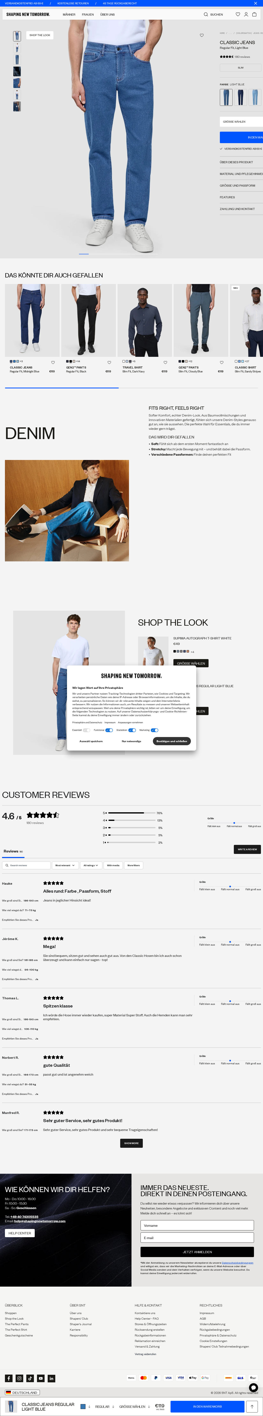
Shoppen (11, 1312)
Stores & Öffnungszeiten (151, 1323)
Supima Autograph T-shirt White (202, 638)
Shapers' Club (79, 1318)
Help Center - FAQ (147, 1318)
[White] (123, 361)
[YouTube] (40, 1378)
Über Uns (107, 14)
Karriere (75, 1329)
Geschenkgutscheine (19, 1335)
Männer (69, 14)
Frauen (88, 14)
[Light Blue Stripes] (242, 361)
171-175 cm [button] (31, 1130)
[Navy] (184, 651)
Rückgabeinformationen (150, 1335)
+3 (21, 361)
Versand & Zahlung (147, 1346)
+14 (78, 361)
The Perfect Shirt (16, 1329)
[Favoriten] (238, 14)
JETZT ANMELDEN (197, 1252)
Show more (131, 1143)
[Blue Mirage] (178, 651)
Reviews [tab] (13, 851)
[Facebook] (8, 1378)
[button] (133, 812)
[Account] (246, 14)
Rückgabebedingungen (215, 1329)
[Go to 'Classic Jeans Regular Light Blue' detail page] (226, 97)
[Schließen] (255, 3)
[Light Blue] (85, 1406)
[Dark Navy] (130, 361)
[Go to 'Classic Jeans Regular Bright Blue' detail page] (255, 97)
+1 (17, 106)
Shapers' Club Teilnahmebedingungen (224, 1346)
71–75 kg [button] (30, 910)
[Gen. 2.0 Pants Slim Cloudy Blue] (201, 320)
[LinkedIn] (51, 1378)
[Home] (28, 14)
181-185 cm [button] (31, 960)
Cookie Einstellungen (213, 1340)
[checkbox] (113, 865)
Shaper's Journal (81, 1323)
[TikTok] (29, 1378)
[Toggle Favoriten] (202, 35)
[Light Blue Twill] (239, 361)
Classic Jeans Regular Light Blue (203, 686)
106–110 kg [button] (31, 1028)
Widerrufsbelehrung (212, 1323)
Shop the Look (14, 1318)
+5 (133, 361)
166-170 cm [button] (31, 1074)
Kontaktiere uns (145, 1312)
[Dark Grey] (181, 651)
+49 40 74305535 (24, 1216)
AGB (203, 1318)
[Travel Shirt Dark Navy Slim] (145, 320)
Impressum (207, 1312)
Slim (240, 67)
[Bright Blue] (17, 361)
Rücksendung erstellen (150, 1329)
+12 (190, 361)
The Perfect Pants (17, 1323)
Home (222, 33)
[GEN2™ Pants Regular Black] (88, 320)
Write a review (247, 849)
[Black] (70, 361)
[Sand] (74, 361)
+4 (192, 651)
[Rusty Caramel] (188, 651)
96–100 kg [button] (31, 969)
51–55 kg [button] (30, 1084)
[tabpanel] (131, 1006)
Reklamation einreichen (150, 1340)
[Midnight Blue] (11, 361)
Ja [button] (36, 919)
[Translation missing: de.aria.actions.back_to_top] (252, 1407)
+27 (247, 361)
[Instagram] (19, 1378)
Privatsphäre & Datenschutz (218, 1335)
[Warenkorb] (254, 14)
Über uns (76, 1312)
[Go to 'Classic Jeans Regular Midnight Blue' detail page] (240, 97)
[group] (118, 139)
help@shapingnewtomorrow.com (40, 1221)
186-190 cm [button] (31, 900)
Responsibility (79, 1335)
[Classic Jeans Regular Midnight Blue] (32, 320)
